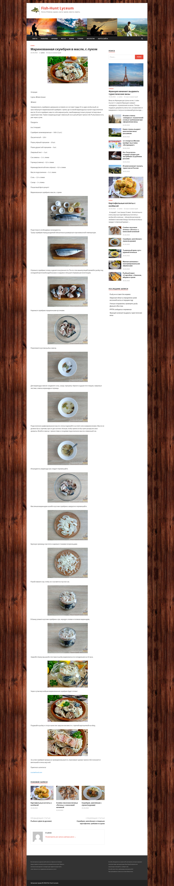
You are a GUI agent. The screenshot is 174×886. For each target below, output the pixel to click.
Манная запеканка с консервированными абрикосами (131, 264)
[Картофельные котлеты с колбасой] (42, 800)
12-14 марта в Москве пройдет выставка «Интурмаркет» (131, 143)
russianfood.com (36, 772)
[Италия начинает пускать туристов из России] (115, 173)
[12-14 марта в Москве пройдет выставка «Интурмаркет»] (115, 148)
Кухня (71, 38)
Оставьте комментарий (53, 53)
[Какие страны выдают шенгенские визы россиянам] (115, 136)
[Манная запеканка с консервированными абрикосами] (115, 269)
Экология (91, 38)
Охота (34, 38)
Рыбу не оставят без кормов (120, 294)
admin (43, 53)
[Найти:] (126, 57)
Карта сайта (103, 38)
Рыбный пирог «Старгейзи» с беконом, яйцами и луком (132, 275)
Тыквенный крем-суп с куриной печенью (132, 251)
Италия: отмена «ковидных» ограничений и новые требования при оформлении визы (133, 119)
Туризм (80, 38)
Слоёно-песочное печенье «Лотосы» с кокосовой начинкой (67, 805)
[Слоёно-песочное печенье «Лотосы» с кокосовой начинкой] (67, 800)
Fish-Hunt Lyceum (57, 8)
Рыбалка (44, 38)
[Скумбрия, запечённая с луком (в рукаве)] (93, 800)
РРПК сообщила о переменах (121, 309)
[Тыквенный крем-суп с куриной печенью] (115, 257)
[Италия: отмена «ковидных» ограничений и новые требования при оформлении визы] (115, 123)
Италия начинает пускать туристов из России (133, 167)
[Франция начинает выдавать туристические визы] (126, 87)
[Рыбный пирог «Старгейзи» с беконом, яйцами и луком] (115, 280)
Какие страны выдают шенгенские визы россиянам (132, 131)
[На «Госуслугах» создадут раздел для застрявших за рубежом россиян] (115, 159)
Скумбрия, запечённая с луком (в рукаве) (92, 804)
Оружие (54, 38)
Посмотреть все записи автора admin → (60, 837)
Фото (63, 38)
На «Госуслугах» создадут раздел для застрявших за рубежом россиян (132, 155)
